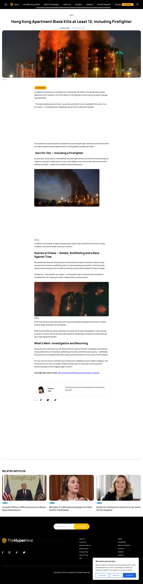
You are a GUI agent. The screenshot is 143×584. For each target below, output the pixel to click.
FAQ (80, 558)
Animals (89, 4)
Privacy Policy (83, 552)
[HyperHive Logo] (12, 5)
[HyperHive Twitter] (24, 552)
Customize (102, 575)
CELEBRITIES (122, 542)
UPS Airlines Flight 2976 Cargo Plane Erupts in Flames (78, 373)
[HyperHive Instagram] (9, 552)
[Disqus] (71, 433)
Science (78, 4)
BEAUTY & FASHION (124, 545)
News (16, 4)
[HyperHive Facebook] (2, 552)
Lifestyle (67, 4)
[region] (116, 569)
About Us (82, 539)
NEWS (120, 539)
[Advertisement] (71, 126)
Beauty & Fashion (51, 4)
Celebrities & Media (31, 4)
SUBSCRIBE (127, 4)
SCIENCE (120, 552)
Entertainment (104, 4)
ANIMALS (121, 555)
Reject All (116, 575)
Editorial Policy (84, 549)
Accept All (129, 575)
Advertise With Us (85, 545)
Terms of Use (83, 555)
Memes (118, 4)
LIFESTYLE (121, 549)
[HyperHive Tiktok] (16, 552)
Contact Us (82, 542)
